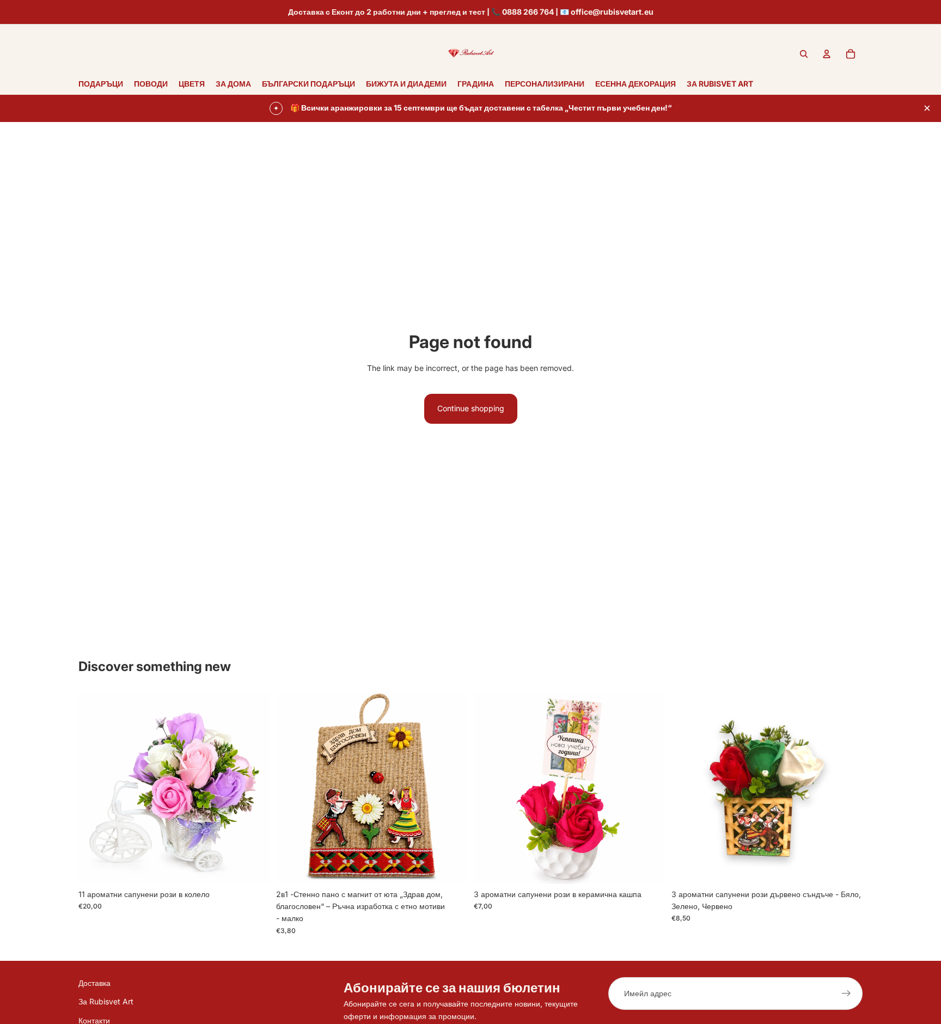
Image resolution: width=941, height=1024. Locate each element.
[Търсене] (804, 54)
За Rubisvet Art (105, 1002)
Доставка (94, 983)
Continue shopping (470, 408)
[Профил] (827, 54)
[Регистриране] (846, 993)
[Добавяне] (252, 867)
